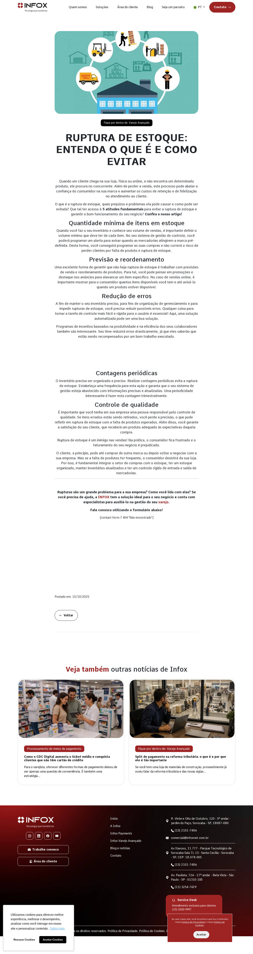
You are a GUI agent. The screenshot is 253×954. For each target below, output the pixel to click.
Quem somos (78, 7)
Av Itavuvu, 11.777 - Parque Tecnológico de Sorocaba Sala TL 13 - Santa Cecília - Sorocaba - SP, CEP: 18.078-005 (202, 853)
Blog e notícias (120, 848)
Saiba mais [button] (57, 928)
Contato (220, 7)
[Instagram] (29, 836)
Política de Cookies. (152, 931)
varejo (163, 502)
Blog (150, 7)
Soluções (102, 7)
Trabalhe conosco (45, 849)
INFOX (103, 497)
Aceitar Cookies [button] (53, 939)
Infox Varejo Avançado (125, 841)
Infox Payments (121, 833)
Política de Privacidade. (123, 931)
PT (200, 7)
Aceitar (201, 934)
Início (114, 818)
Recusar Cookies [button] (24, 939)
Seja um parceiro (173, 7)
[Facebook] (47, 836)
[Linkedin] (38, 836)
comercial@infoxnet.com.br (190, 838)
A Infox (115, 826)
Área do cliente (127, 7)
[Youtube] (57, 836)
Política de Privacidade (193, 922)
